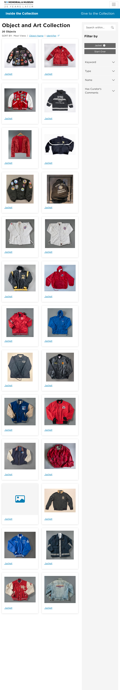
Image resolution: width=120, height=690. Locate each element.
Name (88, 79)
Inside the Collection (22, 13)
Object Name (36, 35)
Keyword (90, 62)
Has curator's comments (93, 90)
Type (88, 71)
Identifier (51, 35)
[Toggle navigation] (113, 4)
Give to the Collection (97, 13)
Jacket (8, 74)
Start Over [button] (100, 51)
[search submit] (112, 28)
